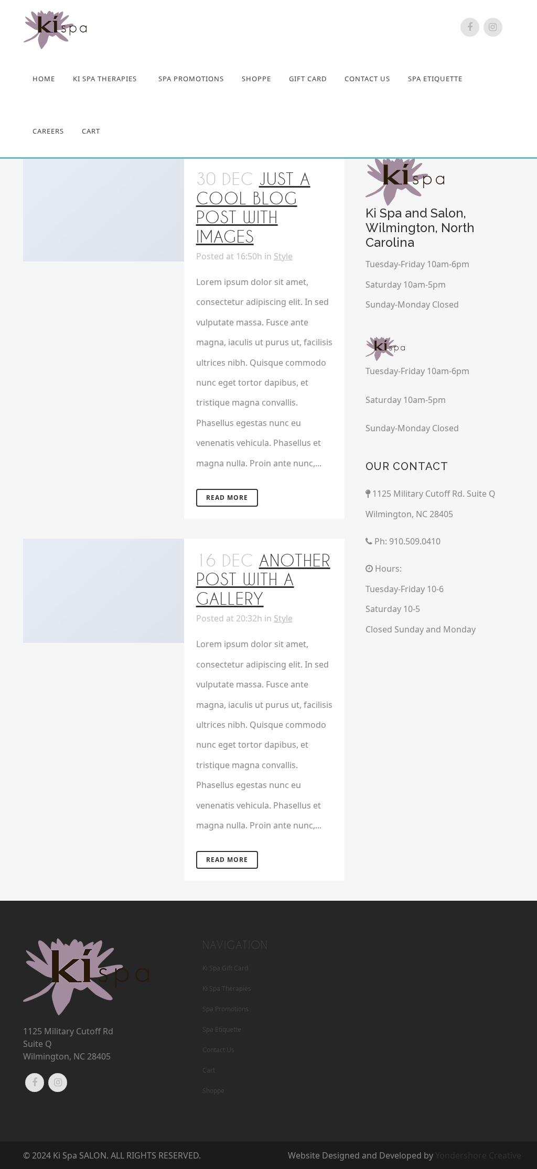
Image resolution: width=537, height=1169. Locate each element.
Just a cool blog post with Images (253, 207)
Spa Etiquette (221, 1029)
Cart (208, 1070)
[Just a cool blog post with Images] (103, 209)
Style (283, 256)
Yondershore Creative (478, 1155)
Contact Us (218, 1049)
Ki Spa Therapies (226, 988)
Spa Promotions (225, 1008)
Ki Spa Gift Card (225, 968)
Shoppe (213, 1090)
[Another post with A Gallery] (103, 591)
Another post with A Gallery (263, 579)
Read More (227, 497)
